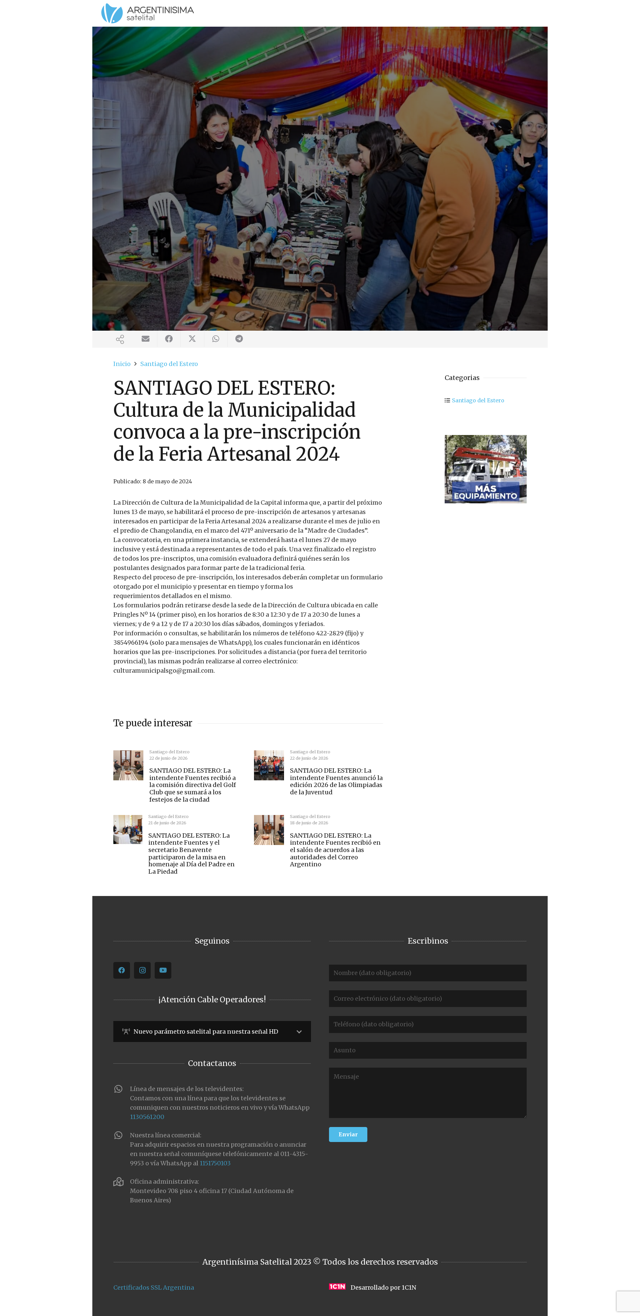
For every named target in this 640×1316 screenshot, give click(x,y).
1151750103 (215, 1163)
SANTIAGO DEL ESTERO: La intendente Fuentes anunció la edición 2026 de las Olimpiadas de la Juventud (336, 781)
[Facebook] (121, 970)
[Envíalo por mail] (145, 339)
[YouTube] (163, 970)
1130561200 (147, 1117)
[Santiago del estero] (486, 469)
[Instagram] (142, 970)
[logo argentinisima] (147, 13)
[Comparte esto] (169, 339)
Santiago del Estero (478, 400)
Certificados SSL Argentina (153, 1287)
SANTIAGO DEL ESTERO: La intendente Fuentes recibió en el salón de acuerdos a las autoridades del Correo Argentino (335, 850)
